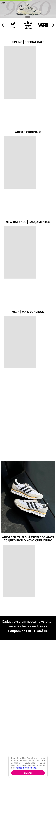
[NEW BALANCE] (28, 67)
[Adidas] (28, 78)
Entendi (28, 773)
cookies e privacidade (25, 767)
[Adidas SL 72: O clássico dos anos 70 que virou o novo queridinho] (28, 547)
